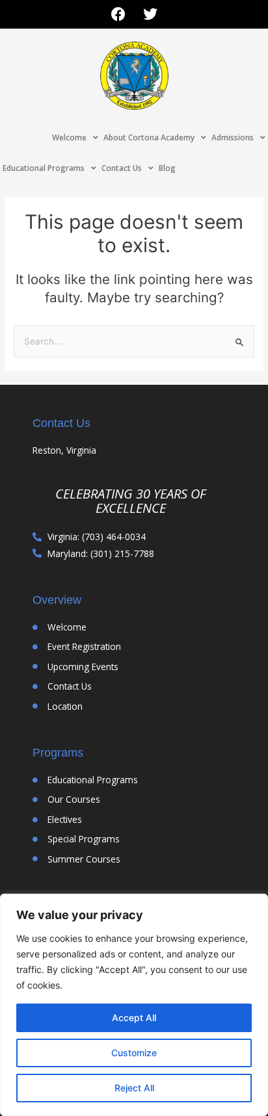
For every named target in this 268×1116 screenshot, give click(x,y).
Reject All (134, 1087)
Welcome (69, 137)
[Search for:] (134, 341)
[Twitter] (150, 14)
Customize (134, 1052)
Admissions (232, 137)
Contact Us (121, 168)
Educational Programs (44, 168)
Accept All (134, 1017)
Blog (167, 168)
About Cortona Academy (148, 137)
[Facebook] (118, 14)
